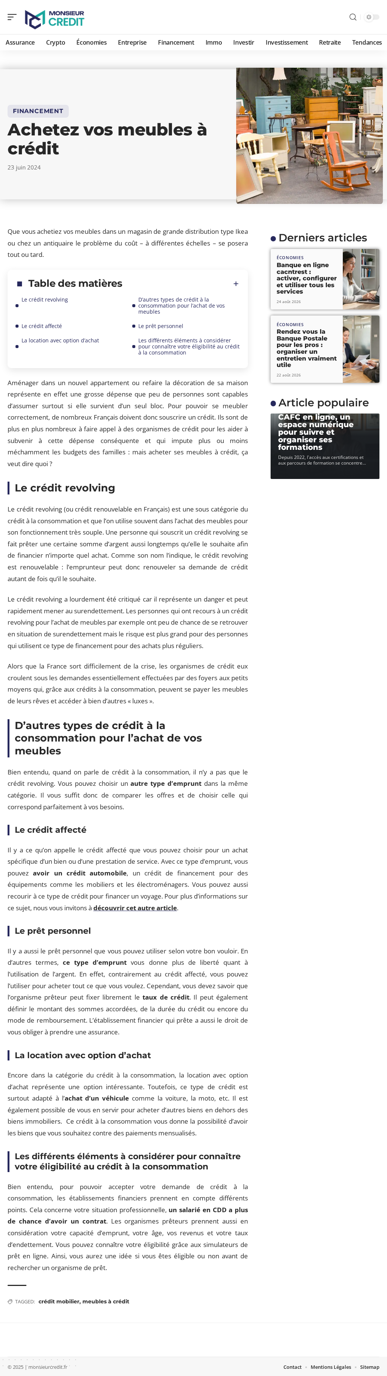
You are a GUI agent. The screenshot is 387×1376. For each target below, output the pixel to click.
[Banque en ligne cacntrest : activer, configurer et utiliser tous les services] (361, 279)
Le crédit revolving (45, 299)
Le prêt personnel (160, 326)
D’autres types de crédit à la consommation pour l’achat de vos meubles (181, 305)
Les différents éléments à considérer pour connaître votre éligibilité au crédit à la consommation (189, 346)
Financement (38, 111)
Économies (290, 257)
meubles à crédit (105, 1301)
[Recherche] (353, 17)
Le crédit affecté (42, 326)
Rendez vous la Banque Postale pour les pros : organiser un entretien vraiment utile (307, 348)
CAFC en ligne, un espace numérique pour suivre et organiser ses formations (316, 432)
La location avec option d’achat (60, 340)
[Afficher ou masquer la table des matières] (180, 283)
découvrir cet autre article (135, 907)
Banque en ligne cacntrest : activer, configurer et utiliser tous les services (307, 278)
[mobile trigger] (14, 17)
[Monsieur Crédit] (54, 17)
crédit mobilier (59, 1301)
